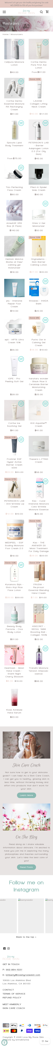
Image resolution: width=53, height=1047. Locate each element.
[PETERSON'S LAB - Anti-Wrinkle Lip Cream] (14, 488)
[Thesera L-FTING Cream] (39, 446)
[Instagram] (8, 948)
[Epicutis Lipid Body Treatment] (14, 129)
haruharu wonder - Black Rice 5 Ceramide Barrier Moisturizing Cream (38, 384)
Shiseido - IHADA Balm (38, 302)
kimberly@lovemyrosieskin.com (23, 975)
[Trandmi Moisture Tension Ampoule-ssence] (39, 655)
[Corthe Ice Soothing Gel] (14, 410)
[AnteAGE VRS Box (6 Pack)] (14, 210)
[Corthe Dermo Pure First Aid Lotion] (39, 49)
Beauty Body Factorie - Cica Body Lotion (14, 629)
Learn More (26, 795)
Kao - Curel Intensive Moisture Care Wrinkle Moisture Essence (39, 505)
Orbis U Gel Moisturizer (38, 224)
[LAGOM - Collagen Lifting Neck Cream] (39, 88)
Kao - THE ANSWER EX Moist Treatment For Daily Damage (39, 547)
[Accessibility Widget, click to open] (4, 1042)
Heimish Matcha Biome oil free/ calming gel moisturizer (14, 263)
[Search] (41, 11)
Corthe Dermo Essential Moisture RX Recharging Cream (14, 105)
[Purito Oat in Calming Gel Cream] (39, 326)
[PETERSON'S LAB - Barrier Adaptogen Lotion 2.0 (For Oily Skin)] (39, 129)
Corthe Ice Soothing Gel (14, 424)
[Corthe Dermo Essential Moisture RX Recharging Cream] (14, 88)
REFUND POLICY (12, 998)
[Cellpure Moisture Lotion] (14, 49)
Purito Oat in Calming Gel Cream (39, 342)
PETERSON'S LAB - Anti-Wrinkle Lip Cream (14, 504)
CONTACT (8, 990)
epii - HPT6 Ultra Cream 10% (14, 341)
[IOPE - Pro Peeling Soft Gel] (14, 365)
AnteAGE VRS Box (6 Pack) (14, 224)
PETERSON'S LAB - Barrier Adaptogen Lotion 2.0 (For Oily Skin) (39, 148)
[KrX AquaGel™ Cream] (39, 410)
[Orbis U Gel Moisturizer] (39, 210)
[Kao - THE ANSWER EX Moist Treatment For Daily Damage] (39, 529)
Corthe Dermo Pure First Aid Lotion (39, 65)
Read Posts (26, 867)
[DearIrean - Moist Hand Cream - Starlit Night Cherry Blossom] (14, 655)
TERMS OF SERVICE (14, 994)
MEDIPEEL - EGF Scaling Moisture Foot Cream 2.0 (14, 545)
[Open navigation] (4, 12)
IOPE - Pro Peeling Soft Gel (14, 380)
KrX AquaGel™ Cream (39, 424)
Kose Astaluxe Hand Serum (14, 711)
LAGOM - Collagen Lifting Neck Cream (38, 104)
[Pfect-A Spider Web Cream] (39, 174)
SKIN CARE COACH (14, 1008)
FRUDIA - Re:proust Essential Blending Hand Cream (39, 588)
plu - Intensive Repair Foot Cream (14, 304)
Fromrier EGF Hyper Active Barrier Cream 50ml (14, 463)
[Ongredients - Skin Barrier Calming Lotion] (39, 246)
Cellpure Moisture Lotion (14, 63)
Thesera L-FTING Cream (38, 460)
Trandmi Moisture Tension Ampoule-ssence (39, 671)
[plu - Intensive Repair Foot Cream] (14, 288)
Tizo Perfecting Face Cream (14, 188)
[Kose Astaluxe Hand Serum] (14, 697)
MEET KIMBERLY (12, 1004)
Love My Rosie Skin (33, 1037)
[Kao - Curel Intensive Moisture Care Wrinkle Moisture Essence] (39, 488)
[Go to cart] (47, 11)
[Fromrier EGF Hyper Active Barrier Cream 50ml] (14, 446)
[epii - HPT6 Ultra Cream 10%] (14, 326)
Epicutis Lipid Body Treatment (14, 144)
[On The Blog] (26, 817)
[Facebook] (4, 948)
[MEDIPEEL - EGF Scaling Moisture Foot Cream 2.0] (14, 529)
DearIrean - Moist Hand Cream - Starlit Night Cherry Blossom (14, 672)
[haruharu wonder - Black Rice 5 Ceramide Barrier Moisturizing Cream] (39, 365)
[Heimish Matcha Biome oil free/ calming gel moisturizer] (14, 246)
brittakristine (22, 1040)
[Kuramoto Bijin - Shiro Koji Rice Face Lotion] (14, 571)
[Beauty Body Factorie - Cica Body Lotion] (14, 613)
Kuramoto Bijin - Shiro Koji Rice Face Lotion (14, 587)
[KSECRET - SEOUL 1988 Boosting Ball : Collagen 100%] (39, 613)
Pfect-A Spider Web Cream (38, 188)
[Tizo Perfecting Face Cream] (14, 174)
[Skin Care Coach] (26, 745)
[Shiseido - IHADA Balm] (39, 288)
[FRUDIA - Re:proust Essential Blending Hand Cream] (39, 571)
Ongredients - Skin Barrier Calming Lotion (38, 262)
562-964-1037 (14, 970)
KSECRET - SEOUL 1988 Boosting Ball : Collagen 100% (39, 630)
